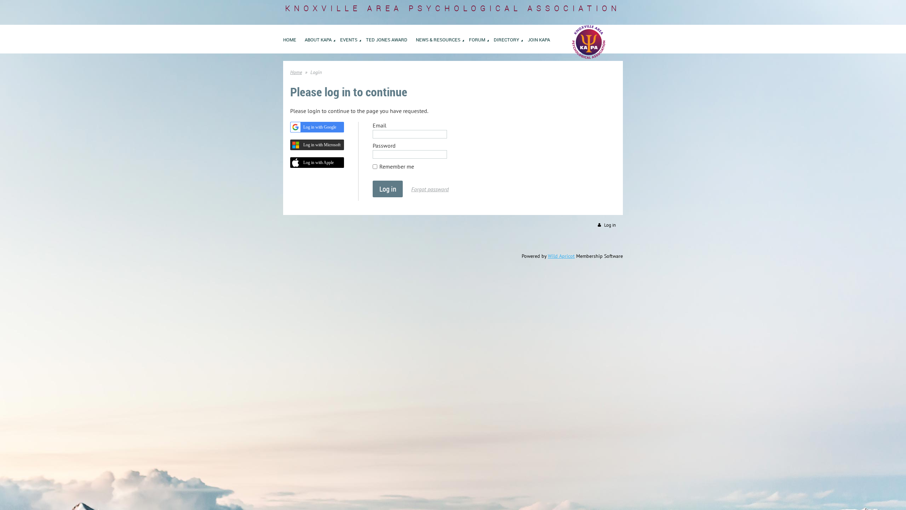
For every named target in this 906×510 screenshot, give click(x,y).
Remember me (396, 166)
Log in (610, 225)
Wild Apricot (561, 256)
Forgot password (430, 189)
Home (296, 72)
